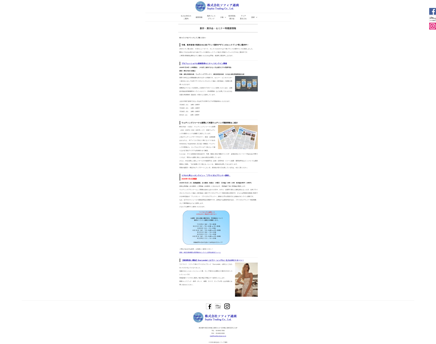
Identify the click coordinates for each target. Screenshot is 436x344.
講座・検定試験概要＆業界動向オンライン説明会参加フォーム (200, 252)
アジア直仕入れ (243, 17)
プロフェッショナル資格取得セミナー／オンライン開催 (204, 63)
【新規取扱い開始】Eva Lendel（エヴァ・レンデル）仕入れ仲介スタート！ (213, 260)
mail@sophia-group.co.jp (218, 336)
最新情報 (199, 17)
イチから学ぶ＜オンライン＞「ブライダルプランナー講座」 (206, 175)
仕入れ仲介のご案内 (186, 17)
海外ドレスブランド (211, 17)
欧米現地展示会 (232, 17)
